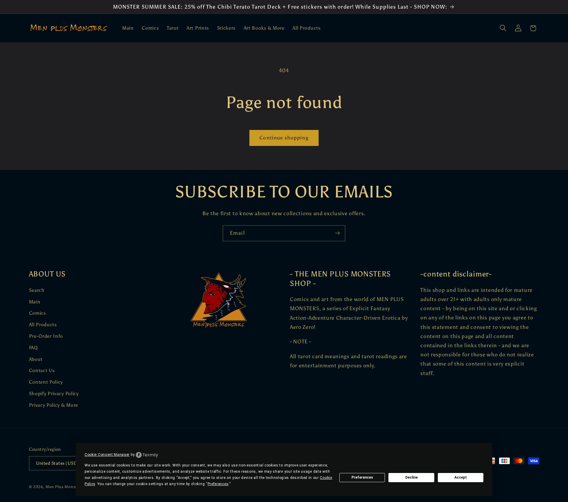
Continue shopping (284, 138)
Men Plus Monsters (64, 487)
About (36, 359)
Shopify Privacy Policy (54, 393)
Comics (37, 313)
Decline (411, 477)
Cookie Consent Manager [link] (107, 455)
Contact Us (42, 370)
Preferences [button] (218, 484)
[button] (503, 28)
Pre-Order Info (46, 336)
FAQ (33, 347)
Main (35, 302)
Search (37, 290)
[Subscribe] (337, 233)
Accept (460, 477)
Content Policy (46, 382)
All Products (43, 324)
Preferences (362, 477)
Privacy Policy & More (53, 405)
